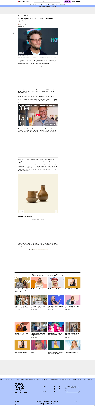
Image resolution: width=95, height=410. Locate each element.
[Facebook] (54, 389)
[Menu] (15, 1)
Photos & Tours (33, 4)
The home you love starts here (14, 379)
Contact (44, 390)
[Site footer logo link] (28, 388)
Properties (26, 15)
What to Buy (62, 4)
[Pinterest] (59, 389)
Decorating (41, 4)
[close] (94, 406)
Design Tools (54, 4)
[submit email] (77, 391)
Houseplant (21, 214)
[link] (22, 290)
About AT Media (18, 402)
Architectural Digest (52, 95)
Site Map (44, 391)
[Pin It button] (22, 53)
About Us (44, 388)
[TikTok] (59, 386)
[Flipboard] (59, 391)
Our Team (44, 386)
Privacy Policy (70, 402)
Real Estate (20, 15)
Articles (47, 4)
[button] (56, 53)
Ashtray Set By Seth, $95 (26, 216)
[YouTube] (54, 391)
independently (21, 57)
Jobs (15, 404)
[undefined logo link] (23, 1)
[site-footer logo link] (17, 401)
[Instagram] (54, 386)
